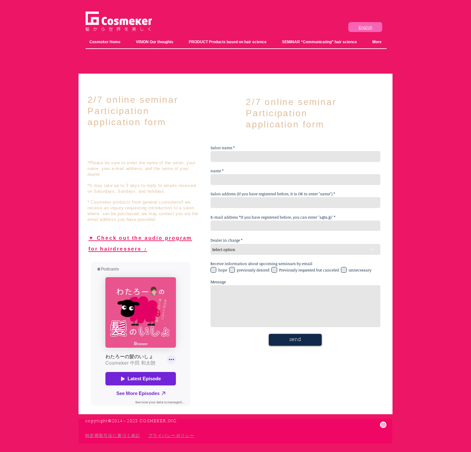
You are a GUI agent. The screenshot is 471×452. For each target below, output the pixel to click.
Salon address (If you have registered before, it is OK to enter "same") (272, 194)
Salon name (221, 147)
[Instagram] (383, 425)
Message (218, 282)
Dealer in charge (225, 240)
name (216, 171)
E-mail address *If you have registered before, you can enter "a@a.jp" (272, 217)
